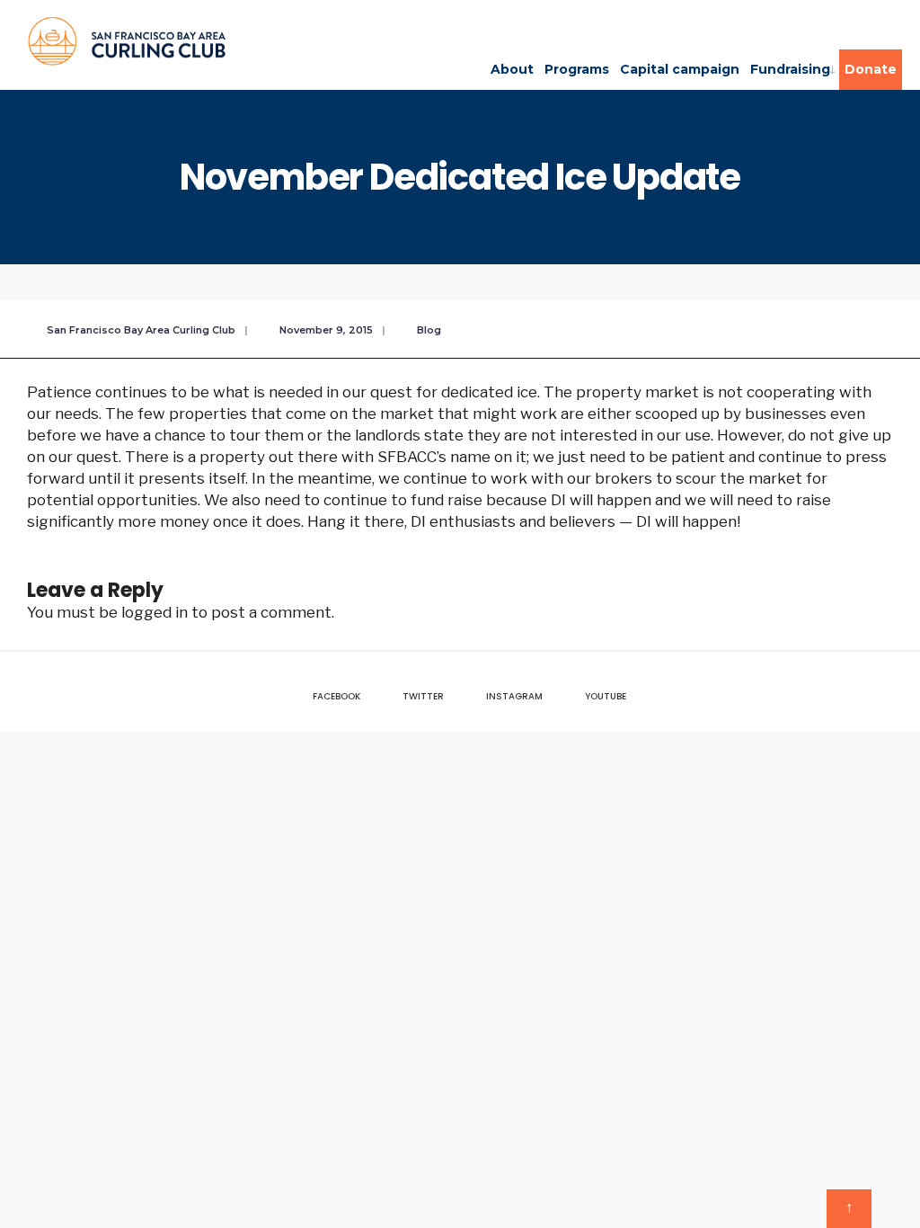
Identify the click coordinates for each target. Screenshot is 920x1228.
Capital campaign (679, 69)
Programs (576, 69)
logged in (154, 612)
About (512, 69)
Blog (429, 330)
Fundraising (790, 69)
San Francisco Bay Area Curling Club (141, 330)
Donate (871, 69)
